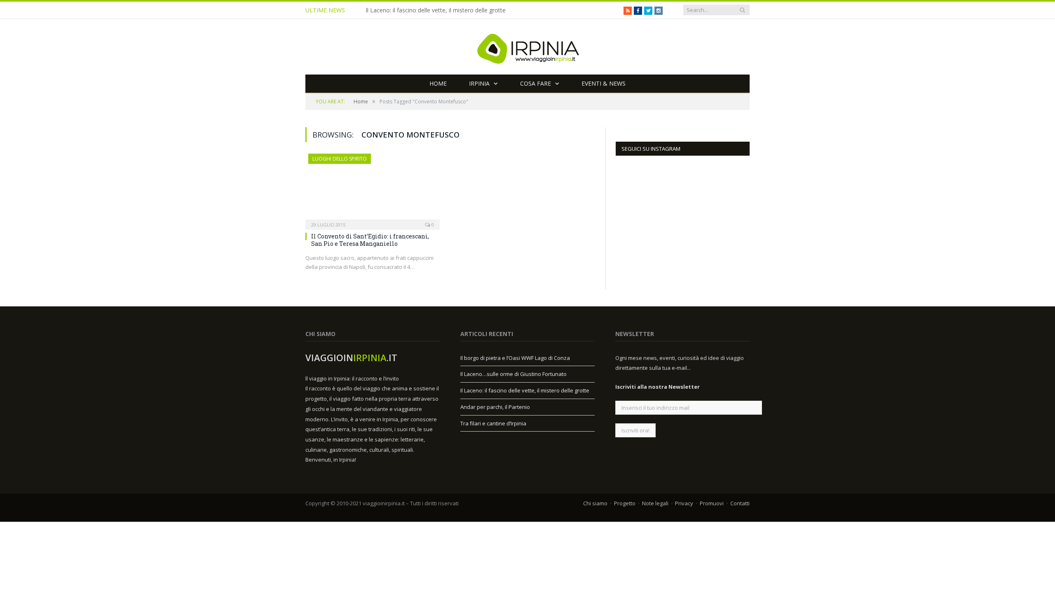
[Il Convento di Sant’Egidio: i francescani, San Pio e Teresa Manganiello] (372, 189)
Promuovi (712, 503)
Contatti (740, 503)
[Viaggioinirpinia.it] (527, 46)
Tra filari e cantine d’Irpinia (493, 423)
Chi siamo (595, 503)
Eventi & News (603, 83)
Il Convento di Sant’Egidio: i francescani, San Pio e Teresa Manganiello (370, 239)
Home (438, 83)
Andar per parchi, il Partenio (495, 407)
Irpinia (479, 83)
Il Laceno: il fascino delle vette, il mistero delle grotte (436, 10)
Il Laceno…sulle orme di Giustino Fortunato (513, 374)
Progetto (624, 503)
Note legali (655, 503)
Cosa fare (535, 83)
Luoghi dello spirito (339, 158)
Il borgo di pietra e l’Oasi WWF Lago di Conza (515, 358)
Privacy (684, 503)
